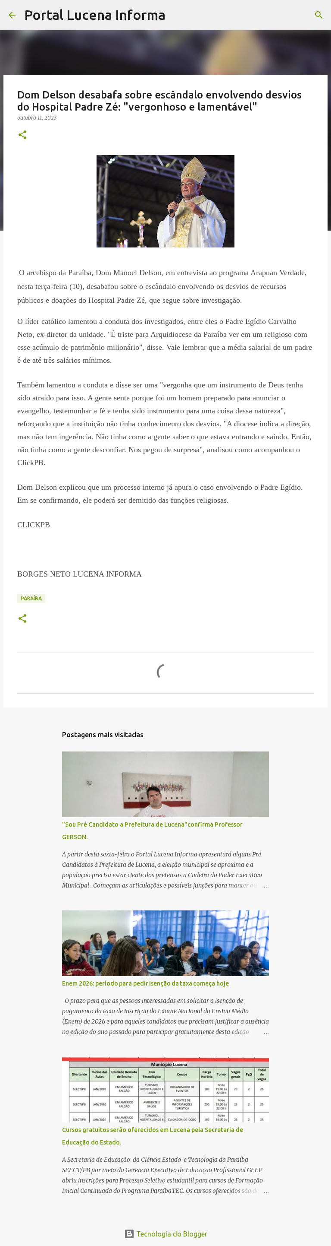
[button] (22, 135)
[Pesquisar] (177, 15)
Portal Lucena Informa (95, 14)
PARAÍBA (31, 598)
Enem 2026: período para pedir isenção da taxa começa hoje (145, 983)
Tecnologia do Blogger (170, 1234)
